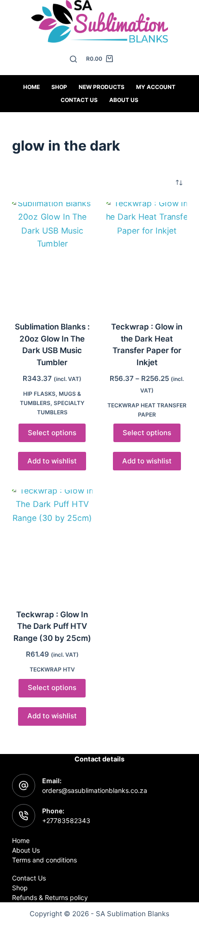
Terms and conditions (44, 860)
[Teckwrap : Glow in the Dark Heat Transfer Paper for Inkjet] (146, 256)
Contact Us (29, 878)
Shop (59, 86)
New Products (101, 86)
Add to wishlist (52, 460)
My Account (155, 86)
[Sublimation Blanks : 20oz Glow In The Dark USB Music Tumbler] (52, 256)
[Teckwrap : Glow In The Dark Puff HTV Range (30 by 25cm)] (52, 543)
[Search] (73, 59)
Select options (52, 432)
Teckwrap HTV (52, 669)
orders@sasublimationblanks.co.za (94, 790)
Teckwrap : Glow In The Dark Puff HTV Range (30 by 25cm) (52, 626)
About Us (123, 99)
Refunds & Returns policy (50, 897)
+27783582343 (66, 820)
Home (31, 86)
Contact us (79, 99)
